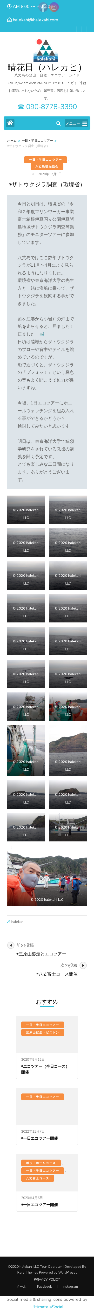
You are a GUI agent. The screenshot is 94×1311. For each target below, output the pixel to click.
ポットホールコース (41, 1163)
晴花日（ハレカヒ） (47, 67)
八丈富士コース (37, 1178)
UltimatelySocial (47, 1307)
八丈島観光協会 (47, 166)
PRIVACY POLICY (47, 1279)
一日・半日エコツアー (45, 160)
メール (21, 1286)
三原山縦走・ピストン (42, 1032)
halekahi (17, 921)
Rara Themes (27, 1272)
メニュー (73, 123)
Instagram (70, 1286)
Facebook (44, 1286)
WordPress (66, 1272)
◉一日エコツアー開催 (39, 1138)
